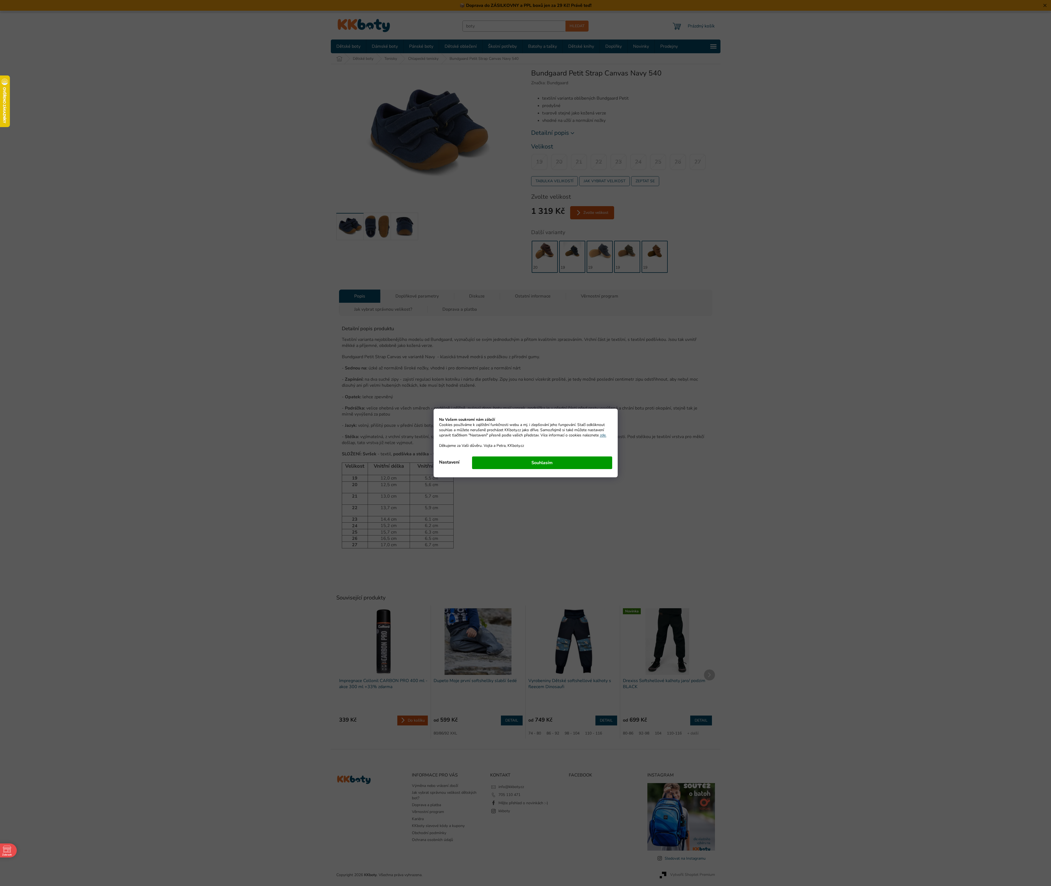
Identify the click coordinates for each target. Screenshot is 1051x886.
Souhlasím (542, 463)
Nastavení (449, 462)
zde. (603, 435)
